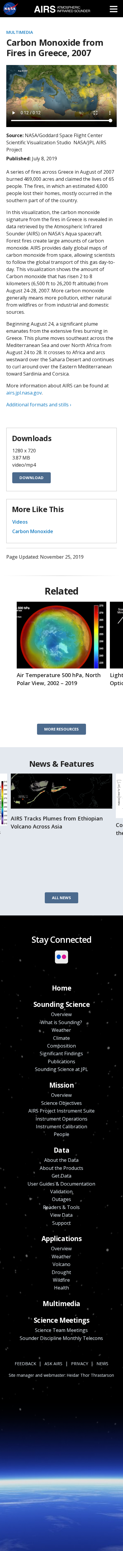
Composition (61, 1046)
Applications (61, 1238)
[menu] (113, 9)
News (102, 1363)
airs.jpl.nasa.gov (24, 392)
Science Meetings (62, 1320)
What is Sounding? (61, 1022)
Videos (20, 522)
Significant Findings (61, 1053)
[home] (62, 8)
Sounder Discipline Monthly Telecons (61, 1338)
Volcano (61, 1264)
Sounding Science (61, 1004)
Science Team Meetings (61, 1330)
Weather (61, 1030)
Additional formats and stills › (38, 404)
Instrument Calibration (61, 1126)
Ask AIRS (53, 1363)
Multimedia (19, 32)
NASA (10, 8)
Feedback (25, 1363)
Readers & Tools (61, 1207)
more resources (61, 729)
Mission (61, 1085)
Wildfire (61, 1280)
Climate (61, 1038)
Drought (61, 1272)
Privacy (79, 1363)
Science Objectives (61, 1103)
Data (61, 1150)
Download (31, 477)
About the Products (61, 1168)
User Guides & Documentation (61, 1184)
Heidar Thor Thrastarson (90, 1375)
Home (61, 988)
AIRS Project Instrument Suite (61, 1111)
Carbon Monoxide (32, 531)
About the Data (61, 1160)
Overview (61, 1014)
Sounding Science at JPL (61, 1069)
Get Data (61, 1176)
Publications (61, 1061)
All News (61, 897)
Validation (61, 1191)
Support (61, 1223)
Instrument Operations (61, 1119)
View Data (61, 1215)
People (61, 1134)
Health (61, 1287)
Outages (61, 1199)
